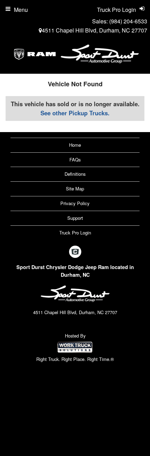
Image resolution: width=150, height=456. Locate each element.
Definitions (75, 174)
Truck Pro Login (75, 232)
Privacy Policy (75, 203)
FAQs (75, 159)
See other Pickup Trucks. (75, 113)
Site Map (75, 188)
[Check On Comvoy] (75, 252)
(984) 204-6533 (128, 21)
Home (75, 145)
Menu (21, 10)
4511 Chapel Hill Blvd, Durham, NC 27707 (94, 30)
